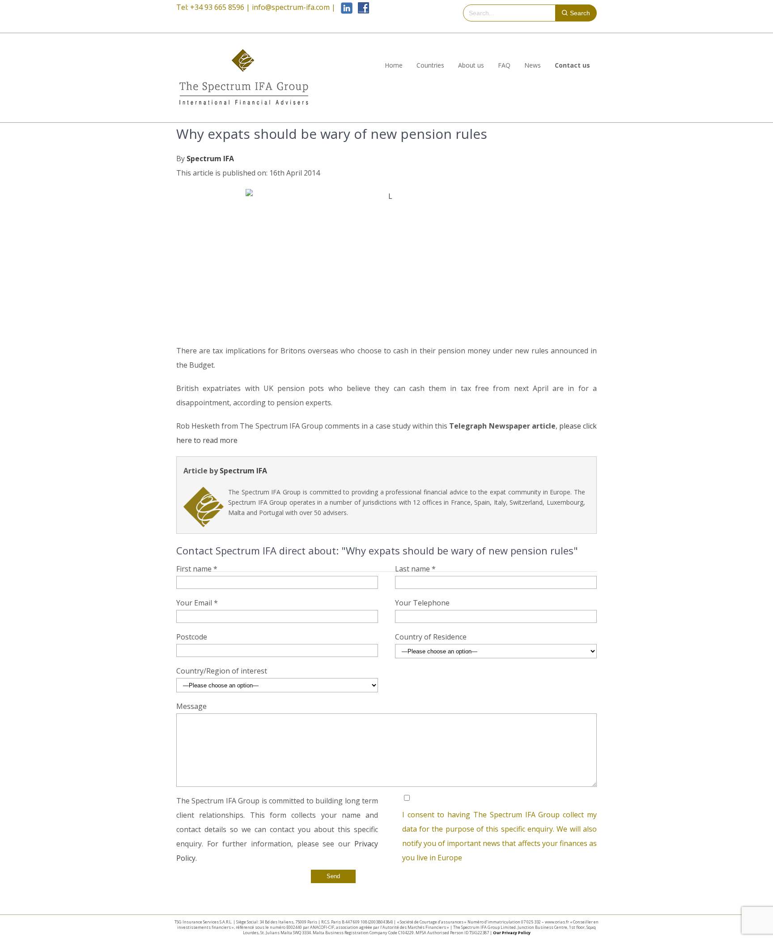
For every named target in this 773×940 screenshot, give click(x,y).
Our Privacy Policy (512, 933)
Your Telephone (422, 603)
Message (191, 706)
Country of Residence (431, 637)
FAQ (504, 65)
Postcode (191, 637)
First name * (196, 569)
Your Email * (197, 603)
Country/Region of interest (221, 671)
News (532, 65)
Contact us (572, 65)
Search (580, 13)
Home (394, 65)
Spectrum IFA (210, 158)
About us (471, 65)
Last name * (415, 569)
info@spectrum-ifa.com (291, 7)
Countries (430, 65)
